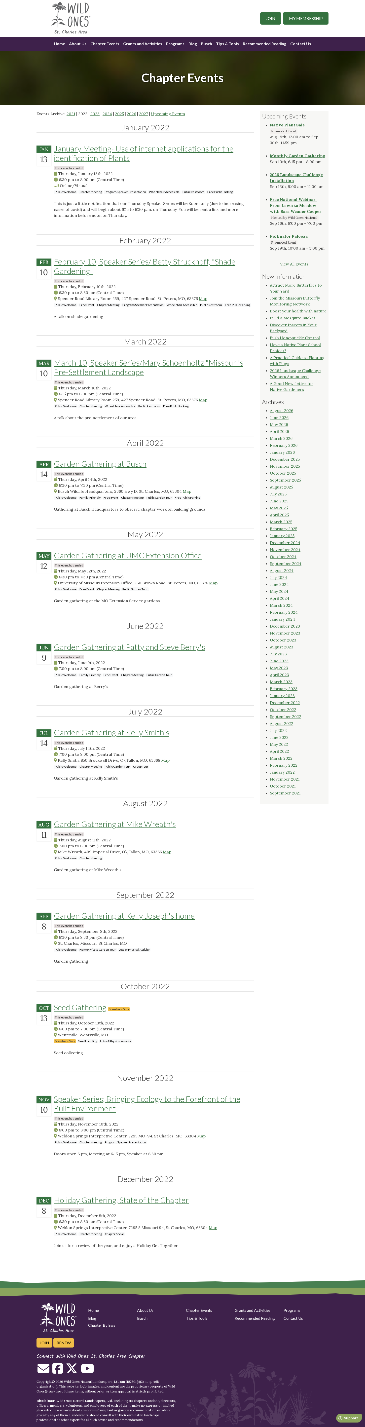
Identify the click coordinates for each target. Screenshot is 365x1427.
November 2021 (285, 779)
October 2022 (283, 709)
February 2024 (284, 612)
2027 (143, 113)
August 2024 (281, 570)
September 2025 (285, 480)
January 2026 (282, 452)
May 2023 (279, 667)
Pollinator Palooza (289, 236)
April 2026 (279, 431)
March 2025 (281, 521)
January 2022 (282, 772)
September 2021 (285, 792)
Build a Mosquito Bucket (292, 317)
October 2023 (283, 640)
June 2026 (279, 417)
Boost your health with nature (298, 310)
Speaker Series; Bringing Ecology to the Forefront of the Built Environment (147, 1103)
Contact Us (300, 43)
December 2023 (285, 626)
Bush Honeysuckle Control (295, 337)
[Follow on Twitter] (72, 1371)
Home (59, 43)
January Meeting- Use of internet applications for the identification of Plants (143, 153)
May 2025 (279, 507)
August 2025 (281, 487)
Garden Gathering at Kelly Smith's (111, 732)
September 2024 (285, 563)
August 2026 (281, 410)
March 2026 (281, 438)
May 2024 (279, 591)
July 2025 (278, 493)
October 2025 (283, 473)
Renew (64, 1342)
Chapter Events (104, 43)
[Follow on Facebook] (57, 1371)
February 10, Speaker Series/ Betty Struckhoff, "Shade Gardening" (144, 266)
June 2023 (279, 660)
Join (270, 18)
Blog (192, 43)
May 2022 (279, 744)
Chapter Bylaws (101, 1325)
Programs (175, 43)
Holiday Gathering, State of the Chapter (121, 1200)
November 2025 (285, 466)
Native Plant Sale (287, 124)
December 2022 (285, 702)
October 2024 (283, 556)
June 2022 (279, 737)
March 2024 (281, 605)
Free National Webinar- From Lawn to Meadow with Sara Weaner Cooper (295, 205)
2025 (119, 113)
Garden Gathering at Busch (100, 463)
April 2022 (279, 751)
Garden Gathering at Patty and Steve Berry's (129, 647)
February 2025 (283, 528)
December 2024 (285, 542)
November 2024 (285, 549)
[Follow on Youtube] (87, 1371)
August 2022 (281, 723)
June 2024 (279, 584)
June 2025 (279, 500)
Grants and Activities (142, 43)
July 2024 (278, 577)
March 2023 (281, 681)
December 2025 (285, 459)
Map (203, 298)
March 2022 (281, 758)
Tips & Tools (227, 43)
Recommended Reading (264, 43)
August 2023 (281, 646)
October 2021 (283, 786)
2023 (95, 113)
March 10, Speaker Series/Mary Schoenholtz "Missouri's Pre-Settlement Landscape (148, 367)
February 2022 (283, 765)
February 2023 (283, 688)
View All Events (294, 264)
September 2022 (285, 716)
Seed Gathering (80, 1007)
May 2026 (279, 424)
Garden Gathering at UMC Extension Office (128, 555)
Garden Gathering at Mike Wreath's (115, 824)
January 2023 (282, 695)
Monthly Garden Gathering (297, 155)
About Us (77, 43)
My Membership (306, 18)
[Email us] (43, 1371)
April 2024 (279, 598)
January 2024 (282, 619)
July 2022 (278, 730)
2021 (71, 113)
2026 (131, 113)
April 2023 (279, 674)
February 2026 (283, 445)
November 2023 (285, 633)
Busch (206, 43)
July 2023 (278, 653)
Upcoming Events (168, 113)
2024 (107, 113)
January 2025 (282, 535)
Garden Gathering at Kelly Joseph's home (124, 915)
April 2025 (279, 514)
